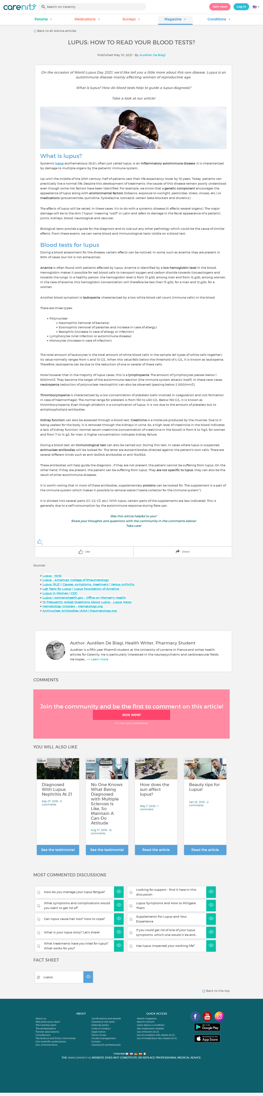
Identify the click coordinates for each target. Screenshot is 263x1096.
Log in (241, 6)
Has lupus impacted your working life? (165, 946)
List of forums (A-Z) (148, 1031)
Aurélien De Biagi (152, 55)
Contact (96, 1041)
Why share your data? (48, 1021)
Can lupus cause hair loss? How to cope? (74, 919)
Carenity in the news (103, 1021)
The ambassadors (46, 1028)
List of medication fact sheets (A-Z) (157, 1038)
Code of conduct (101, 1028)
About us (41, 1018)
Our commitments (47, 1044)
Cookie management (103, 1038)
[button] (43, 20)
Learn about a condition (150, 1025)
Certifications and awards (106, 1018)
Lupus (48, 977)
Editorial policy (100, 1025)
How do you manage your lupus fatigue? (74, 892)
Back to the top (217, 991)
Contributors (43, 1035)
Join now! (220, 6)
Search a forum (146, 1021)
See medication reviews (150, 1028)
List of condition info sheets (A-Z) (156, 1035)
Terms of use (98, 1035)
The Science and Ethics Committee (56, 1038)
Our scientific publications (51, 1041)
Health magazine (147, 1018)
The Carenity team (46, 1025)
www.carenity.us (79, 1057)
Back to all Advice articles (56, 31)
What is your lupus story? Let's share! (72, 932)
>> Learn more (97, 659)
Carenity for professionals (106, 1044)
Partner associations (47, 1031)
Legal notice (98, 1031)
